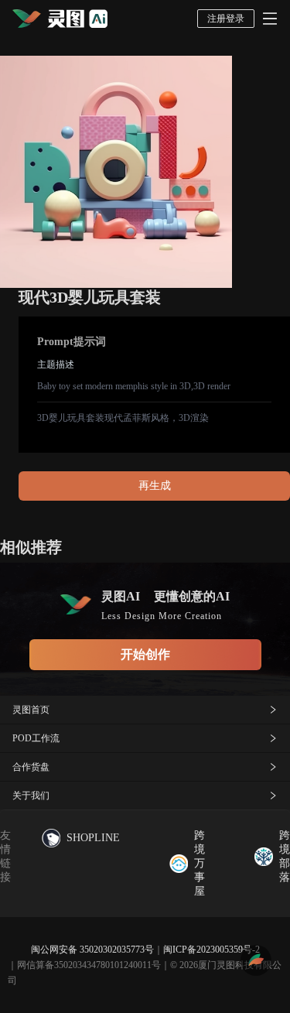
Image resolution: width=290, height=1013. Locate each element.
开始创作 (145, 654)
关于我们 (30, 795)
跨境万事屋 (199, 863)
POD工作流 (36, 738)
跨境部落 (284, 856)
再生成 (154, 485)
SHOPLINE (93, 838)
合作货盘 (30, 766)
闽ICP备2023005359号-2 (211, 949)
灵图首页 (30, 709)
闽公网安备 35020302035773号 (92, 949)
